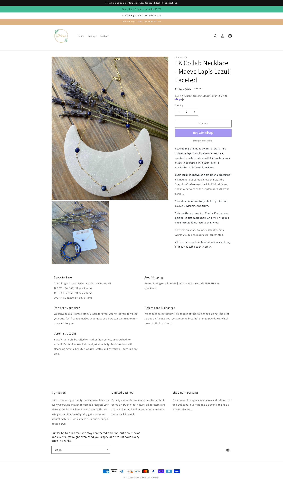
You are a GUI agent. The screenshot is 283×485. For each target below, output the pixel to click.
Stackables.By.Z (136, 477)
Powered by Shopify (151, 477)
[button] (215, 36)
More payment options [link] (203, 140)
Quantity (179, 105)
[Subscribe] (106, 450)
